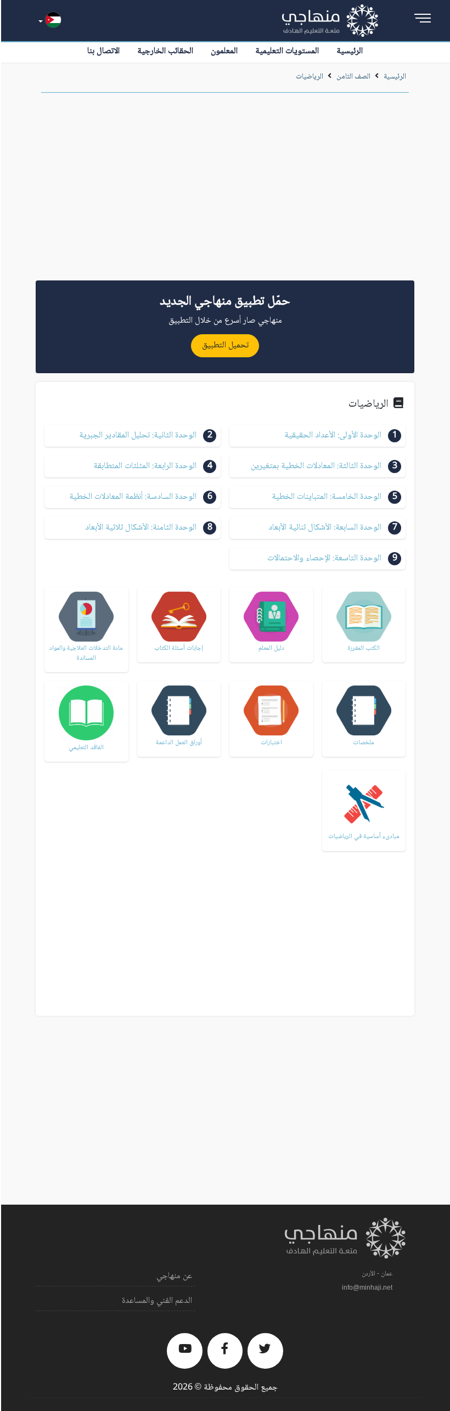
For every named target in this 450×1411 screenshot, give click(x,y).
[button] (317, 436)
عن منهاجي (174, 1276)
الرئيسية (349, 51)
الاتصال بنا (103, 51)
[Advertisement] (225, 190)
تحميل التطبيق (225, 345)
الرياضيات (309, 76)
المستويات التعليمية (287, 51)
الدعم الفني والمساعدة (157, 1301)
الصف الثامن (353, 76)
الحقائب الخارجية (165, 51)
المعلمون (224, 51)
